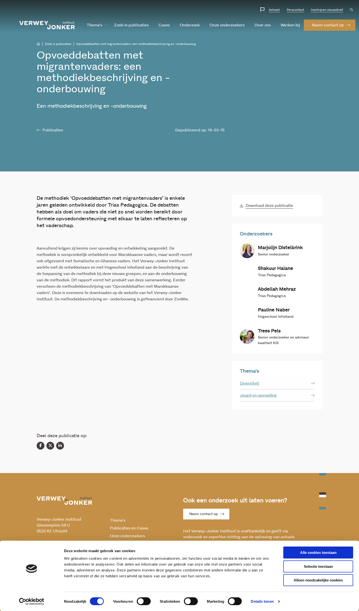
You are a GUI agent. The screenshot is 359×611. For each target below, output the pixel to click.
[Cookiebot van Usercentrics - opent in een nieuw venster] (31, 601)
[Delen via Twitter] (50, 446)
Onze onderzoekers (227, 25)
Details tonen (262, 601)
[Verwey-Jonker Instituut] (47, 25)
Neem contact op (203, 514)
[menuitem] (94, 25)
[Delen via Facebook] (40, 446)
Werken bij (290, 25)
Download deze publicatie (269, 206)
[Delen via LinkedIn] (60, 446)
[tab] (277, 384)
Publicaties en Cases (129, 528)
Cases (164, 25)
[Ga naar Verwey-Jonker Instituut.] (38, 44)
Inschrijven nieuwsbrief (327, 9)
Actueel (274, 9)
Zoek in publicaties (131, 25)
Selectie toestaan (318, 566)
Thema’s (94, 25)
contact (328, 25)
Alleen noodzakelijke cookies (318, 580)
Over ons (262, 25)
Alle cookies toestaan (318, 552)
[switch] (144, 601)
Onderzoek (190, 25)
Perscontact (295, 9)
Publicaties (52, 130)
